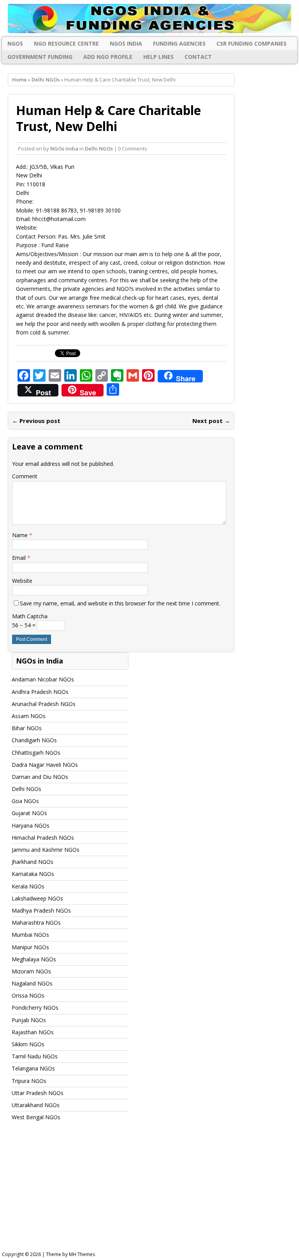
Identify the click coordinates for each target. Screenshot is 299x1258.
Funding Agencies (179, 43)
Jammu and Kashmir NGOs (45, 849)
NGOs (15, 43)
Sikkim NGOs (28, 1044)
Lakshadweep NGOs (37, 898)
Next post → (211, 421)
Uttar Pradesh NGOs (37, 1093)
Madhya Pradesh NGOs (41, 910)
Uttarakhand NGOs (36, 1105)
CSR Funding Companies (251, 43)
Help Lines (158, 56)
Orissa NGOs (28, 995)
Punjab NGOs (29, 1020)
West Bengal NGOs (36, 1117)
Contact (198, 56)
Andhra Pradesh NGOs (40, 691)
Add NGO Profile (107, 56)
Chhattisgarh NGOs (36, 752)
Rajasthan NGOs (33, 1032)
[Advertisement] (149, 1193)
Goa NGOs (25, 801)
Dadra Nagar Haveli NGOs (45, 764)
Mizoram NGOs (31, 971)
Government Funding (39, 56)
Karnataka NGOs (33, 874)
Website (22, 580)
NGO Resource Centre (66, 43)
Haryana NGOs (30, 825)
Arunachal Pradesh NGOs (44, 704)
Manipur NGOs (30, 947)
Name (20, 535)
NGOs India (126, 43)
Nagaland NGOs (32, 983)
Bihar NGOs (27, 728)
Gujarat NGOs (29, 813)
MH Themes (82, 1254)
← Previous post (36, 421)
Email (19, 557)
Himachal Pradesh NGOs (43, 837)
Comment (24, 476)
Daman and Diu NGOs (40, 776)
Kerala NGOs (28, 886)
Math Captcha (29, 616)
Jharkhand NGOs (32, 861)
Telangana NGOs (33, 1068)
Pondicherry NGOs (35, 1007)
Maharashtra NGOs (36, 922)
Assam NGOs (29, 716)
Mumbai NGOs (30, 934)
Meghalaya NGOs (34, 959)
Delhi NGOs (99, 148)
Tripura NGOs (29, 1081)
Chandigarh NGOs (34, 740)
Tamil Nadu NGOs (35, 1056)
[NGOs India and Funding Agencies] (149, 18)
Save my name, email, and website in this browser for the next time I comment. (120, 603)
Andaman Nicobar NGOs (43, 679)
